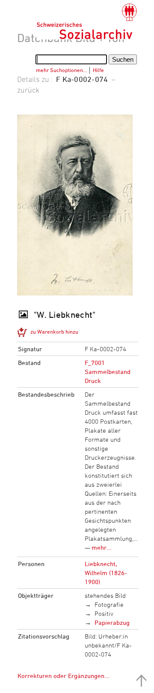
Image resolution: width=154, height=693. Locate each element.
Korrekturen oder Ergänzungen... (64, 675)
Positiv (104, 613)
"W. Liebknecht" (65, 314)
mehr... (102, 547)
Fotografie (109, 604)
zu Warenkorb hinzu (54, 331)
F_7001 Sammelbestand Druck (107, 371)
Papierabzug (112, 622)
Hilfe (98, 69)
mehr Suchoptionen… (61, 69)
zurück (28, 89)
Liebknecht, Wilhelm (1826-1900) (106, 572)
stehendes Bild (105, 595)
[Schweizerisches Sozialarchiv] (86, 21)
